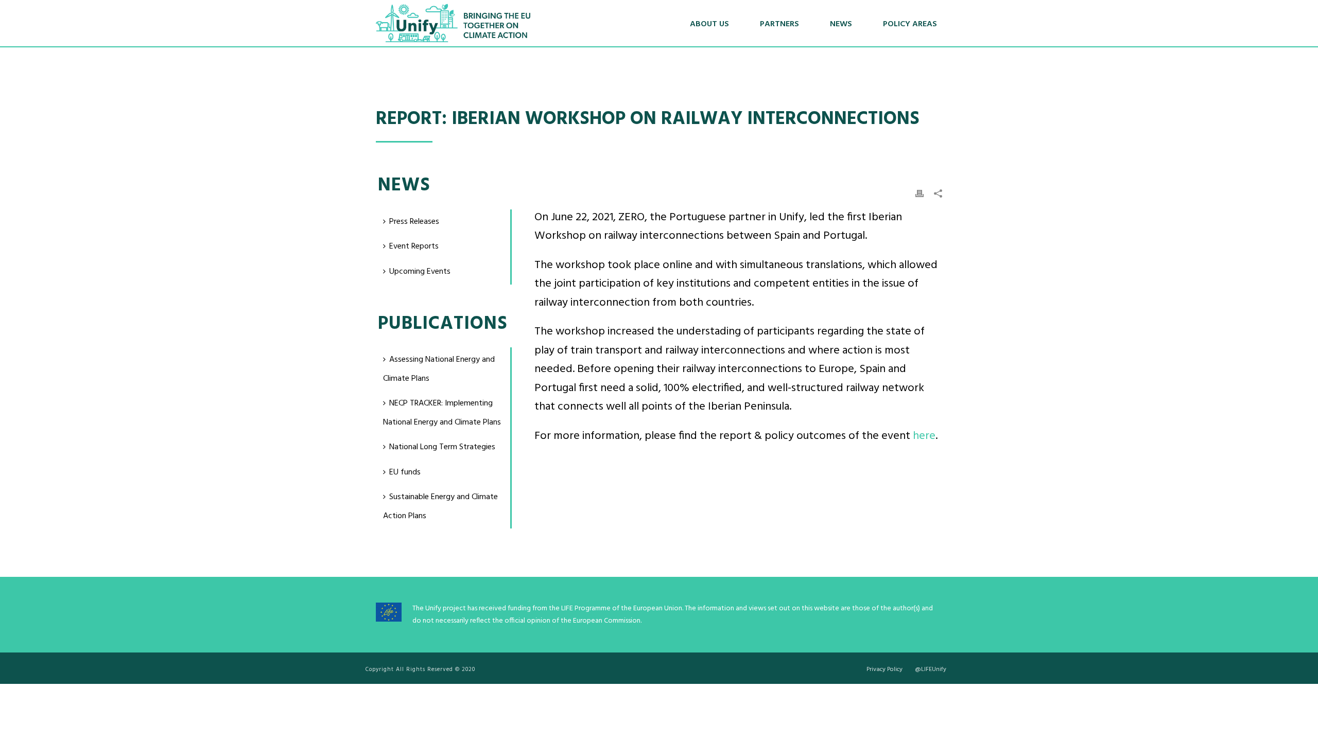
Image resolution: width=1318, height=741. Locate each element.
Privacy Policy (884, 669)
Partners (779, 24)
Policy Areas (910, 24)
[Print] (919, 193)
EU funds (405, 472)
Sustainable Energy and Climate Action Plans (440, 506)
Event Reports (414, 246)
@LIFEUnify (930, 669)
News (841, 24)
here (924, 436)
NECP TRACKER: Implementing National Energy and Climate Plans (442, 413)
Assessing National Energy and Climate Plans (439, 369)
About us (709, 24)
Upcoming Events (419, 271)
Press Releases (414, 221)
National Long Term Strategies (442, 447)
